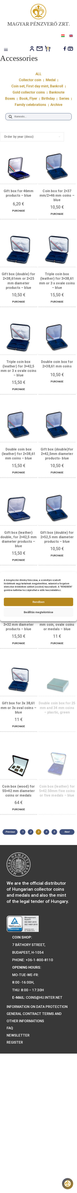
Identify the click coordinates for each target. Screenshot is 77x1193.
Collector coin (30, 80)
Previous (10, 831)
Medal (51, 80)
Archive (56, 104)
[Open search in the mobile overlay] (38, 116)
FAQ (10, 1028)
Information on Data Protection (37, 1006)
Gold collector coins (29, 92)
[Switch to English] (71, 35)
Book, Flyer (28, 98)
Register (15, 1042)
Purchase (18, 211)
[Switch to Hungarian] (62, 35)
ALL (38, 74)
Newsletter (18, 1035)
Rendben (38, 601)
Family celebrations (30, 104)
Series (64, 98)
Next (67, 831)
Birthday (48, 98)
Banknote (56, 92)
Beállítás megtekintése (38, 612)
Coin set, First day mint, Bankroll (37, 86)
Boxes (10, 98)
